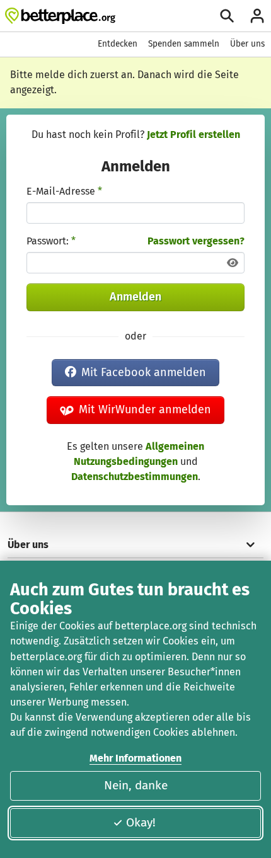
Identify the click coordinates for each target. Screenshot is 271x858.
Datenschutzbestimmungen (134, 477)
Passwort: (51, 241)
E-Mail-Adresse (64, 191)
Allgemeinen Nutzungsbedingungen (139, 453)
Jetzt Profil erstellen (193, 134)
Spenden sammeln (183, 43)
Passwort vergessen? (196, 241)
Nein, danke (136, 785)
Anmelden (135, 297)
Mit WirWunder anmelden (145, 409)
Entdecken (117, 43)
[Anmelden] (257, 15)
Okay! (141, 822)
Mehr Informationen (135, 758)
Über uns (247, 43)
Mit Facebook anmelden (143, 372)
